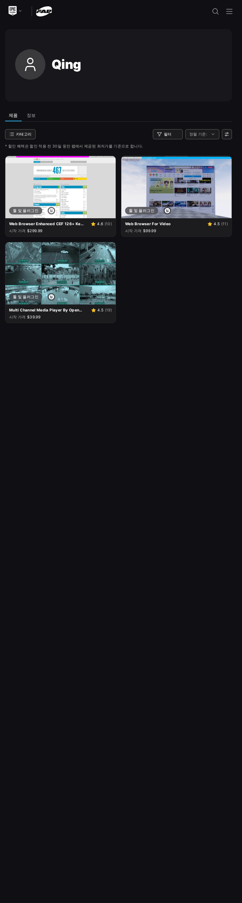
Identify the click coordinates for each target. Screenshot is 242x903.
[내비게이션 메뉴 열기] (229, 11)
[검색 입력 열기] (215, 11)
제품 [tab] (13, 115)
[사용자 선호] (227, 134)
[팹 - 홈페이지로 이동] (44, 11)
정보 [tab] (31, 115)
